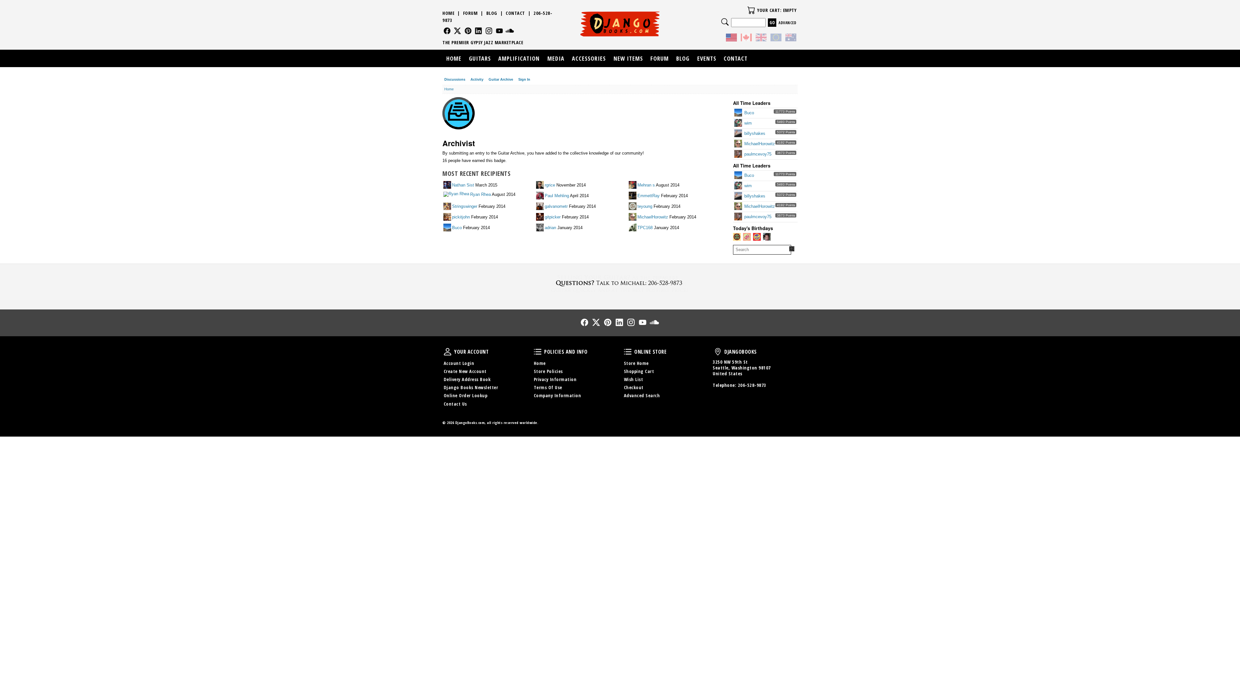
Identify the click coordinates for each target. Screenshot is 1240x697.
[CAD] (746, 38)
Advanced (787, 22)
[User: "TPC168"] (633, 228)
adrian (550, 227)
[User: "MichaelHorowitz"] (738, 144)
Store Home (636, 363)
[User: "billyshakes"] (738, 133)
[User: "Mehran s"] (633, 185)
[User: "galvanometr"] (540, 206)
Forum (470, 13)
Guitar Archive (501, 79)
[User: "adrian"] (540, 228)
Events (706, 58)
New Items (628, 58)
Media (555, 58)
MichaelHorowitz (759, 143)
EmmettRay (648, 195)
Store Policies (548, 371)
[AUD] (790, 38)
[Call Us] (620, 283)
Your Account (447, 352)
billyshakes (754, 133)
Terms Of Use (548, 387)
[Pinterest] (468, 30)
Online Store (628, 352)
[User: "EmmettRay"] (633, 196)
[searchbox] (762, 250)
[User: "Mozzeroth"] (767, 237)
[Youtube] (499, 30)
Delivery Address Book (467, 379)
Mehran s (646, 185)
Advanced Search (642, 395)
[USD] (731, 38)
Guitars (480, 58)
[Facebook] (447, 30)
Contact (515, 13)
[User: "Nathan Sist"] (447, 185)
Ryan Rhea (480, 194)
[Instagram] (489, 30)
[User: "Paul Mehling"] (540, 196)
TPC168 (645, 227)
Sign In (524, 79)
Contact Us (455, 404)
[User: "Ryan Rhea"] (456, 195)
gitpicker (553, 217)
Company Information (557, 395)
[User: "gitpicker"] (540, 217)
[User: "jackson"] (737, 237)
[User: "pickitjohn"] (447, 217)
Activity (476, 79)
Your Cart (751, 10)
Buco (749, 112)
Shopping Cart (639, 371)
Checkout (634, 387)
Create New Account (465, 371)
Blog (491, 13)
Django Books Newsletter (471, 387)
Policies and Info (537, 352)
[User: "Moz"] (757, 237)
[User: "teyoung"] (633, 206)
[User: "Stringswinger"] (447, 206)
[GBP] (761, 38)
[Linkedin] (478, 30)
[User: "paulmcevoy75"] (738, 154)
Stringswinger (464, 206)
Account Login (459, 363)
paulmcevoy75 (757, 154)
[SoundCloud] (509, 30)
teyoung (644, 206)
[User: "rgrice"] (540, 185)
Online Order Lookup (466, 395)
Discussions (454, 79)
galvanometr (556, 206)
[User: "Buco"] (738, 113)
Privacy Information (555, 379)
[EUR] (775, 38)
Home (448, 13)
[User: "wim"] (738, 123)
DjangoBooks (718, 352)
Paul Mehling (557, 195)
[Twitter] (457, 30)
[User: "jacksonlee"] (747, 237)
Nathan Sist (463, 185)
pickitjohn (461, 217)
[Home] (620, 23)
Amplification (519, 58)
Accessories (589, 58)
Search (725, 22)
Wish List (633, 379)
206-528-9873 (752, 385)
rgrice (550, 185)
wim (748, 123)
